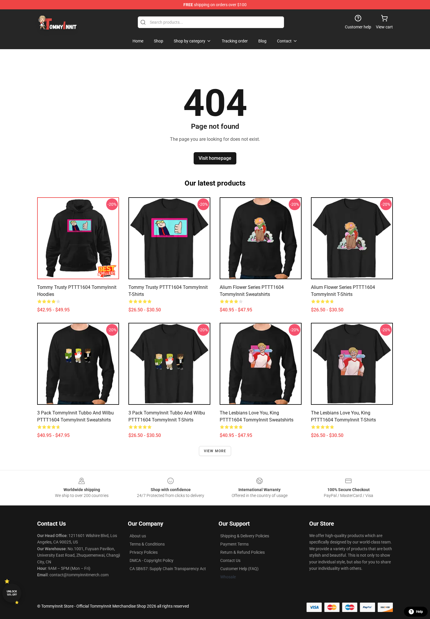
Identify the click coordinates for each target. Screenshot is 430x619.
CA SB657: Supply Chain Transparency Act (168, 568)
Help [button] (419, 612)
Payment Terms (234, 544)
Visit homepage (215, 158)
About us (138, 536)
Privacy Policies (144, 552)
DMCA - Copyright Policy (151, 560)
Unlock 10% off (12, 593)
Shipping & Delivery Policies (244, 536)
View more (215, 451)
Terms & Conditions (147, 544)
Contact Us (230, 560)
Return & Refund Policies (242, 552)
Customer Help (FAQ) (239, 568)
